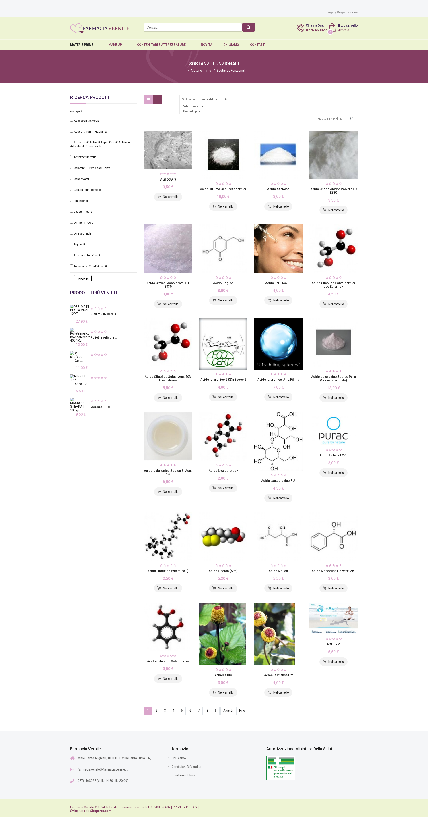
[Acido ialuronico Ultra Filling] (278, 344)
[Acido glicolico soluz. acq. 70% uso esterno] (168, 342)
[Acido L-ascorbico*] (223, 436)
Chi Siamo (231, 44)
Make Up (115, 44)
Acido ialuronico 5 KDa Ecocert (223, 379)
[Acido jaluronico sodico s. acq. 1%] (168, 436)
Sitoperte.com (100, 811)
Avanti (228, 710)
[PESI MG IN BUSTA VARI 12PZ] (80, 310)
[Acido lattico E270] (333, 428)
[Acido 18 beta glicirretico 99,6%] (223, 155)
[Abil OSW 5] (168, 150)
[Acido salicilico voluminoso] (168, 627)
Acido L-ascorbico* (223, 470)
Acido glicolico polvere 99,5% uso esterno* (334, 284)
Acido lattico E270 (333, 455)
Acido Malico (278, 571)
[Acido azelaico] (278, 155)
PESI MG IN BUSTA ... (105, 314)
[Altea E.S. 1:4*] (80, 378)
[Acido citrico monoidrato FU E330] (168, 248)
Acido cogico (223, 283)
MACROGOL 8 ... (101, 407)
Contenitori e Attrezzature (161, 44)
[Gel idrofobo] (80, 354)
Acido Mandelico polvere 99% (333, 571)
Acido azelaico (278, 189)
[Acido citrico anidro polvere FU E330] (333, 155)
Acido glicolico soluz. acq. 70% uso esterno (168, 378)
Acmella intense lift (278, 675)
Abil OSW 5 (168, 179)
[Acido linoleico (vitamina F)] (168, 536)
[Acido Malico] (278, 536)
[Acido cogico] (223, 248)
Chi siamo (179, 758)
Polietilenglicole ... (104, 337)
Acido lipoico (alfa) (223, 571)
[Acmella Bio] (223, 634)
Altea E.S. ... (83, 384)
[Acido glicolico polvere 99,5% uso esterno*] (333, 248)
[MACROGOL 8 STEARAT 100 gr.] (80, 405)
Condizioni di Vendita (186, 767)
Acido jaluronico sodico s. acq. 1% (168, 472)
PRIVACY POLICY (185, 807)
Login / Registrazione (342, 12)
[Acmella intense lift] (278, 634)
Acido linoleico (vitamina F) (168, 571)
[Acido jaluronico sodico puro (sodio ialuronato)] (333, 342)
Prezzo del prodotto (194, 111)
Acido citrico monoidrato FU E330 (167, 284)
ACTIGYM (333, 644)
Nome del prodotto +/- (214, 99)
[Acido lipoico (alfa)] (223, 536)
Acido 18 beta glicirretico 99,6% (223, 189)
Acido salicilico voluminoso (168, 661)
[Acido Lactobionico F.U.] (278, 441)
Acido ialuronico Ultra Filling (278, 379)
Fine (242, 710)
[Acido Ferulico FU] (278, 248)
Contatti (258, 44)
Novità (206, 44)
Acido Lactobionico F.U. (278, 480)
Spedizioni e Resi (183, 775)
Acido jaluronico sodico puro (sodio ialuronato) (333, 378)
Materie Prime (81, 44)
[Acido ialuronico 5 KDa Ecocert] (223, 344)
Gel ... (79, 360)
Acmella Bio (223, 675)
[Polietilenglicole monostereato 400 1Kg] (80, 335)
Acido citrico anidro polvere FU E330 (333, 190)
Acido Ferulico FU (278, 283)
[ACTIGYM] (333, 618)
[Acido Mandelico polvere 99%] (333, 536)
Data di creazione (193, 106)
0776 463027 (316, 30)
